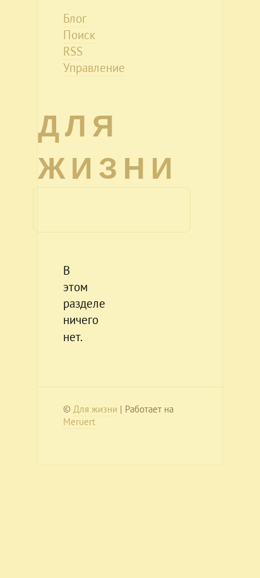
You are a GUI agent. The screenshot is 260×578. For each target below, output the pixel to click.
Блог (74, 18)
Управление (94, 67)
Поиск (79, 34)
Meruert (79, 422)
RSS (73, 51)
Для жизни (95, 409)
